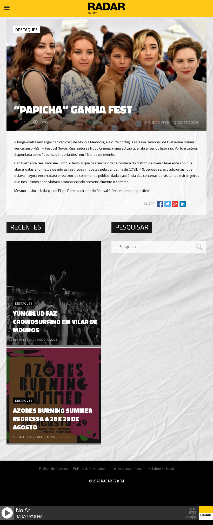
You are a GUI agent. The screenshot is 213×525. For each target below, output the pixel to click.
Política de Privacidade (89, 469)
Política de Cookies (53, 469)
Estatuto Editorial (161, 469)
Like (24, 121)
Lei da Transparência (127, 469)
